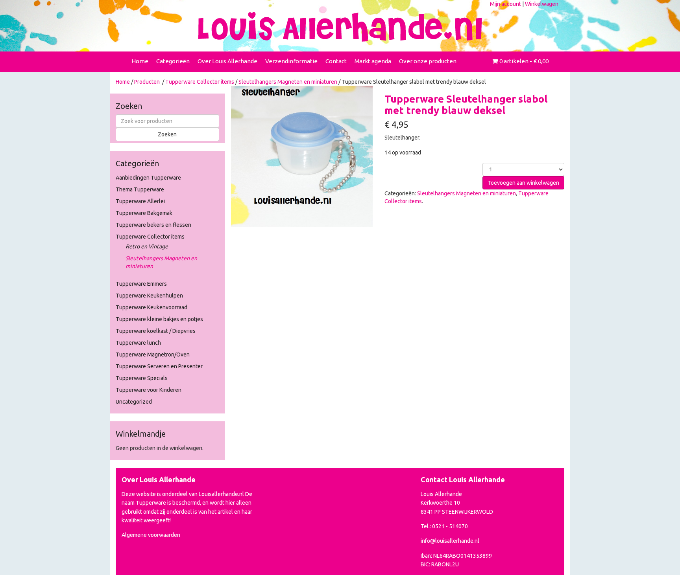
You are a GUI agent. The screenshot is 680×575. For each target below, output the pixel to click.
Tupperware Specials (142, 378)
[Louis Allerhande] (340, 27)
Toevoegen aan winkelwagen (523, 183)
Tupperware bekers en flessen (153, 225)
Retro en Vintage (147, 246)
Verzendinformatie (291, 61)
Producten (147, 82)
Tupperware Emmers (141, 284)
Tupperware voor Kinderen (148, 390)
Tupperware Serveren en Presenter (159, 366)
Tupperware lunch (138, 343)
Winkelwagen (541, 4)
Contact (336, 61)
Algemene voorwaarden (151, 535)
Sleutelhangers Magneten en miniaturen (287, 82)
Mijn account (505, 4)
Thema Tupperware (140, 189)
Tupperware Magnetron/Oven (153, 354)
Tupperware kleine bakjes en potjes (159, 319)
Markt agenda (373, 61)
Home (139, 61)
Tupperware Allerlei (140, 201)
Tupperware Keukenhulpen (149, 295)
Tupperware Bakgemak (144, 213)
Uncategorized (134, 402)
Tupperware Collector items (199, 82)
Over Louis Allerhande (227, 61)
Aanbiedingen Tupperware (148, 178)
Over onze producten (427, 61)
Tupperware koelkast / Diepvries (156, 331)
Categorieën (173, 61)
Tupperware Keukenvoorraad (151, 307)
